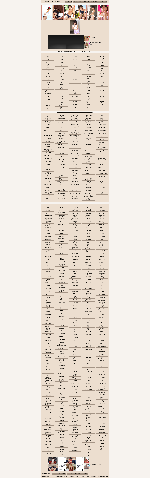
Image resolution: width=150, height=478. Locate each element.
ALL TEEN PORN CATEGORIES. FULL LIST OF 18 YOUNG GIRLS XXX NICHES (75, 51)
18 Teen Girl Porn (51, 1)
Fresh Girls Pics (68, 1)
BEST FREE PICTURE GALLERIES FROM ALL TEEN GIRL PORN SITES (75, 112)
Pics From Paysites (94, 1)
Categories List (86, 1)
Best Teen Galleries (77, 1)
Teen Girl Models (103, 1)
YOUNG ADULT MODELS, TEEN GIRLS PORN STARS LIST (75, 202)
